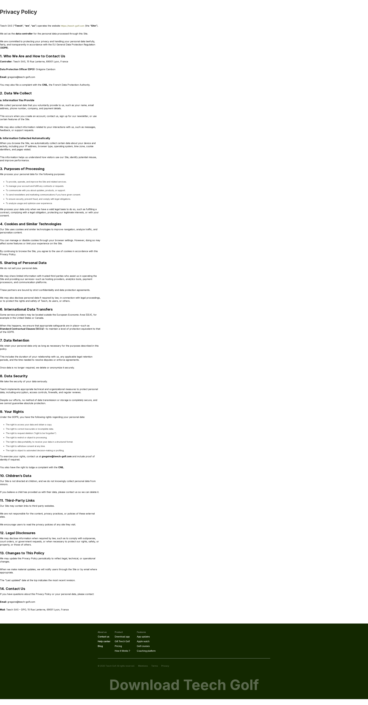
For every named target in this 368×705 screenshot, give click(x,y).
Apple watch (143, 641)
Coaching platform (146, 651)
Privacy (165, 665)
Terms (154, 665)
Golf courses (143, 646)
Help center (104, 641)
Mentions (143, 665)
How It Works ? (122, 651)
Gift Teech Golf (122, 641)
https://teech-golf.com (72, 25)
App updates (143, 636)
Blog (100, 646)
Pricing (118, 646)
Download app (122, 636)
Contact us (103, 636)
